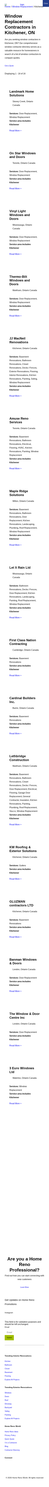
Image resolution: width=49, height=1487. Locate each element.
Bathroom (8, 1365)
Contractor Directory (12, 1450)
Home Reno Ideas (11, 1432)
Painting (8, 1415)
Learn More (24, 1287)
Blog (6, 1446)
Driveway (8, 1404)
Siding (7, 1411)
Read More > (15, 130)
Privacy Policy (10, 1435)
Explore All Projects (12, 1380)
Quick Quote (9, 1439)
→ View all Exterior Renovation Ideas (22, 1155)
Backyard (8, 1407)
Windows (8, 1393)
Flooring (8, 1376)
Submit (9, 1338)
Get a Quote (9, 66)
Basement (8, 1372)
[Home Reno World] (21, 10)
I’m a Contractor (11, 1443)
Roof (6, 1400)
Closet (7, 1369)
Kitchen (7, 1361)
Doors (7, 1396)
